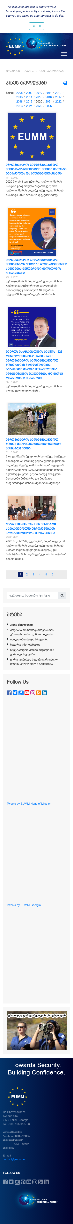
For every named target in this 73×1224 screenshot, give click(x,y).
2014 (29, 97)
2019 (29, 101)
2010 (39, 93)
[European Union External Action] (36, 1200)
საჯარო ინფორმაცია (25, 645)
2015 (39, 97)
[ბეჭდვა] (65, 83)
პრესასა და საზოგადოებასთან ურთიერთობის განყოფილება (32, 632)
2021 (49, 101)
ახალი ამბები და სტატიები (29, 639)
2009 (29, 93)
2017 (58, 97)
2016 (49, 97)
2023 (19, 106)
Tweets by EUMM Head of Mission (29, 804)
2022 (58, 101)
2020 (39, 101)
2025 (39, 106)
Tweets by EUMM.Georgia (24, 905)
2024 (29, 106)
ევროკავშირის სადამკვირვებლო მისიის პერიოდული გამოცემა (34, 662)
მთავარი (13, 71)
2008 (19, 93)
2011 (49, 93)
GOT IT (37, 26)
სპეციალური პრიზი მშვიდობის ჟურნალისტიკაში (32, 652)
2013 (19, 97)
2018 (19, 101)
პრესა (29, 71)
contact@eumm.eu (14, 1159)
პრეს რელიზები (51, 71)
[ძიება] (62, 595)
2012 (58, 93)
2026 (49, 106)
